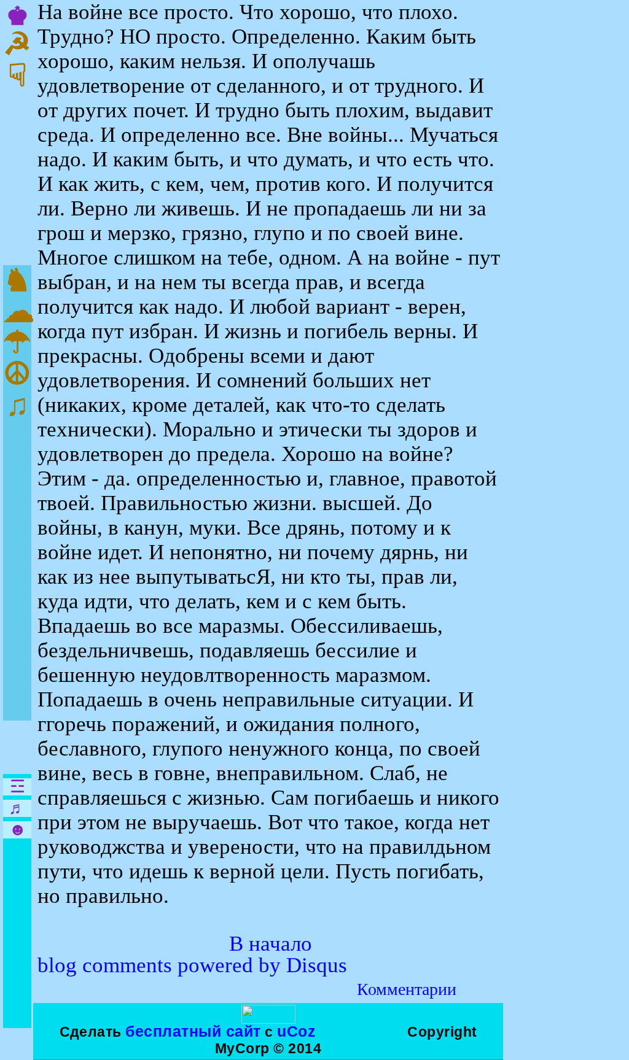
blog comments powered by (192, 965)
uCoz (296, 1031)
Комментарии (406, 989)
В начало (270, 944)
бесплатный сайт (192, 1031)
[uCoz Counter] (268, 1019)
